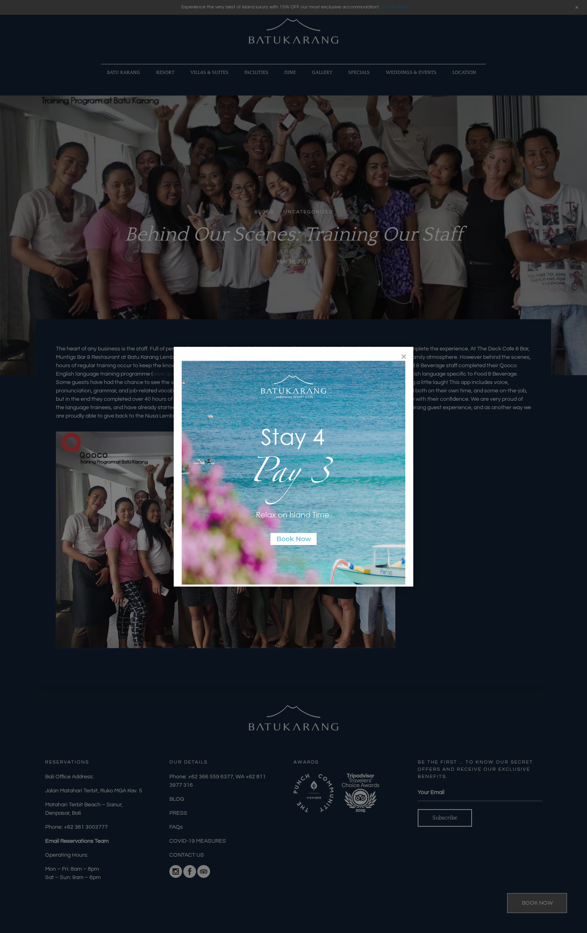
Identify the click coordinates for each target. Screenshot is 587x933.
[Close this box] (403, 356)
